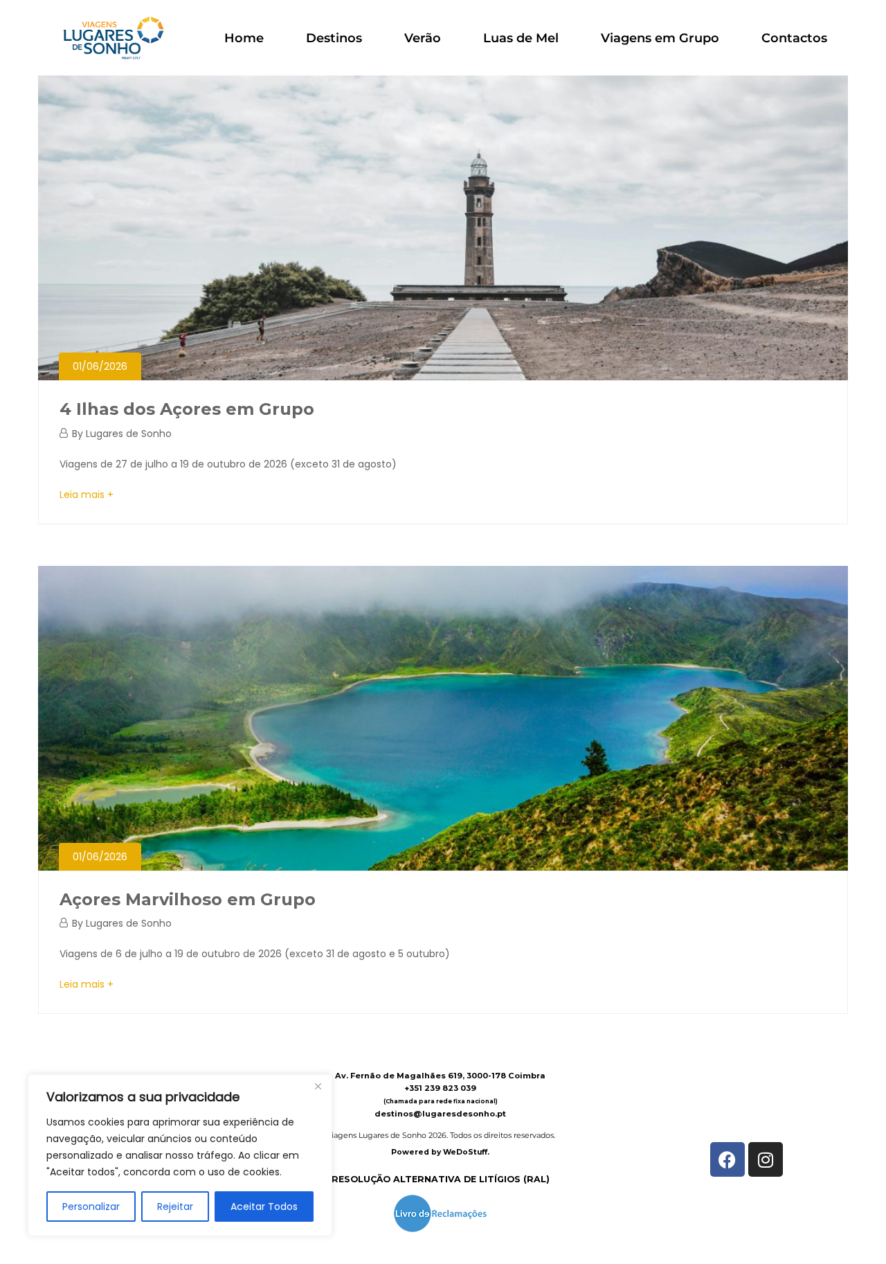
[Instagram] (765, 1159)
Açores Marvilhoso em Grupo (188, 899)
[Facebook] (727, 1159)
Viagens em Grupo (660, 38)
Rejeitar (175, 1206)
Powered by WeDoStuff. (440, 1152)
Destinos (334, 38)
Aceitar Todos (264, 1206)
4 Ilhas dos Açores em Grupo (187, 409)
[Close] (317, 1086)
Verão (422, 38)
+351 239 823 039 (440, 1088)
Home (244, 38)
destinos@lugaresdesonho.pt (440, 1114)
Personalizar (91, 1206)
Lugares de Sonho (129, 433)
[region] (180, 1155)
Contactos (794, 38)
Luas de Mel (521, 38)
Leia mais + (87, 494)
